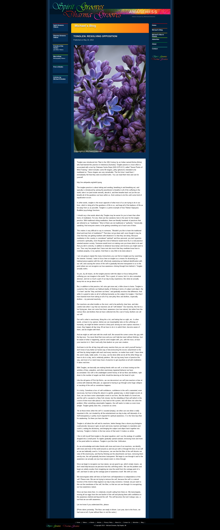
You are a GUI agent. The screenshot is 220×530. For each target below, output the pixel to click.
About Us (118, 522)
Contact (155, 49)
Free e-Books (58, 67)
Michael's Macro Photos (158, 35)
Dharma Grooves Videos (59, 36)
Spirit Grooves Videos (58, 26)
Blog (142, 522)
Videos (85, 522)
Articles (99, 522)
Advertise (155, 39)
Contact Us (126, 522)
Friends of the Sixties (58, 47)
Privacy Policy (108, 522)
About (154, 44)
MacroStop (59, 57)
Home (154, 25)
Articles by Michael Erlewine (59, 78)
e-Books (91, 522)
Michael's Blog (157, 30)
